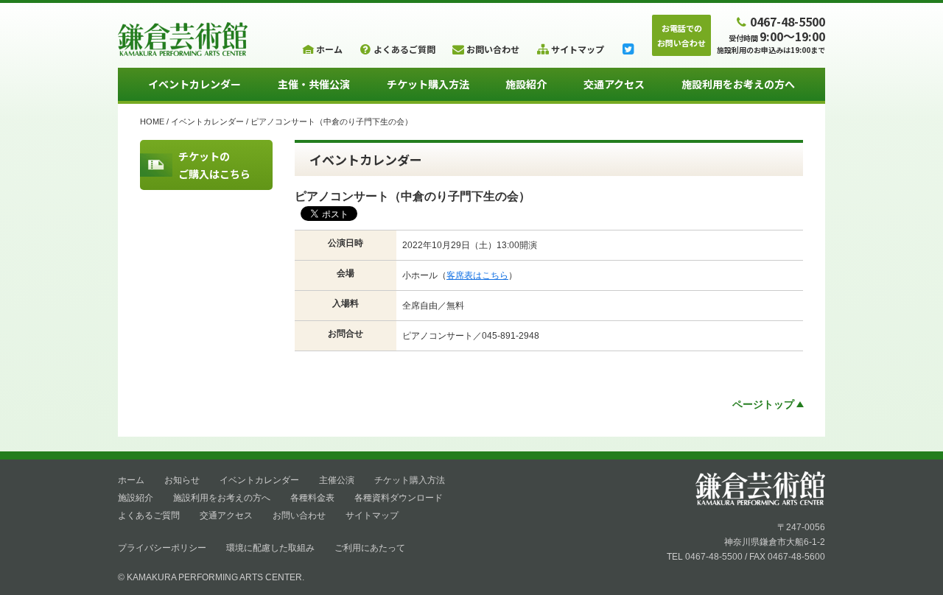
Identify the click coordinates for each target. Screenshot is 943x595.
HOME (152, 121)
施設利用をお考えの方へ (738, 84)
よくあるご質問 (149, 515)
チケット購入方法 (428, 84)
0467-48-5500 (787, 21)
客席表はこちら (477, 275)
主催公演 (336, 480)
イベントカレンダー (194, 84)
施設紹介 (526, 84)
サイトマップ (372, 515)
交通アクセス (614, 84)
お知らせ (182, 480)
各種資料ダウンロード (398, 498)
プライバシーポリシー (162, 548)
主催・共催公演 (314, 84)
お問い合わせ (299, 515)
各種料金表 (312, 498)
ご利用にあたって (369, 548)
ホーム (131, 480)
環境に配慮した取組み (270, 548)
